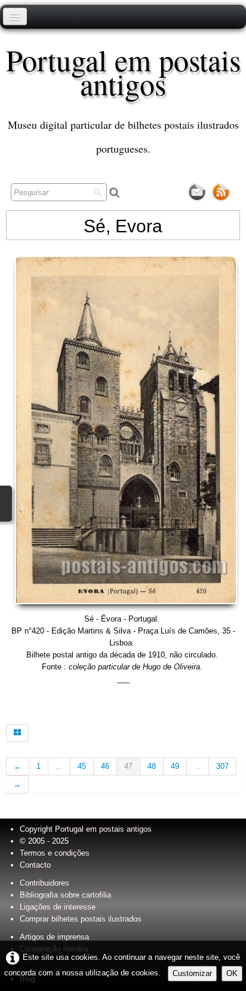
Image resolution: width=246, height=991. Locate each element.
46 (105, 766)
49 (175, 766)
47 (128, 766)
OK (232, 973)
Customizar (192, 973)
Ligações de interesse (58, 906)
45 (82, 766)
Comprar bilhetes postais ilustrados (81, 918)
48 (151, 766)
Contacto (35, 864)
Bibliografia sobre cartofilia (65, 894)
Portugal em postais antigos (103, 829)
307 (222, 766)
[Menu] (15, 16)
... (59, 766)
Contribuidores (44, 882)
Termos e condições (55, 852)
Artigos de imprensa (54, 936)
